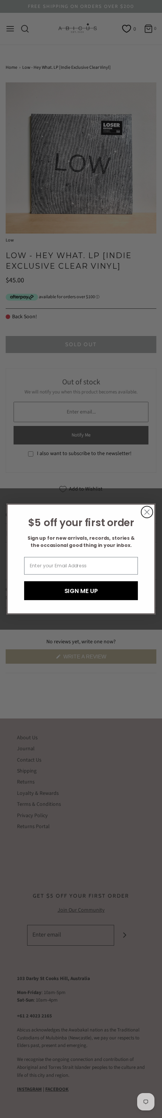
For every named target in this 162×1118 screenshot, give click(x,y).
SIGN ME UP (81, 590)
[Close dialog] (147, 512)
